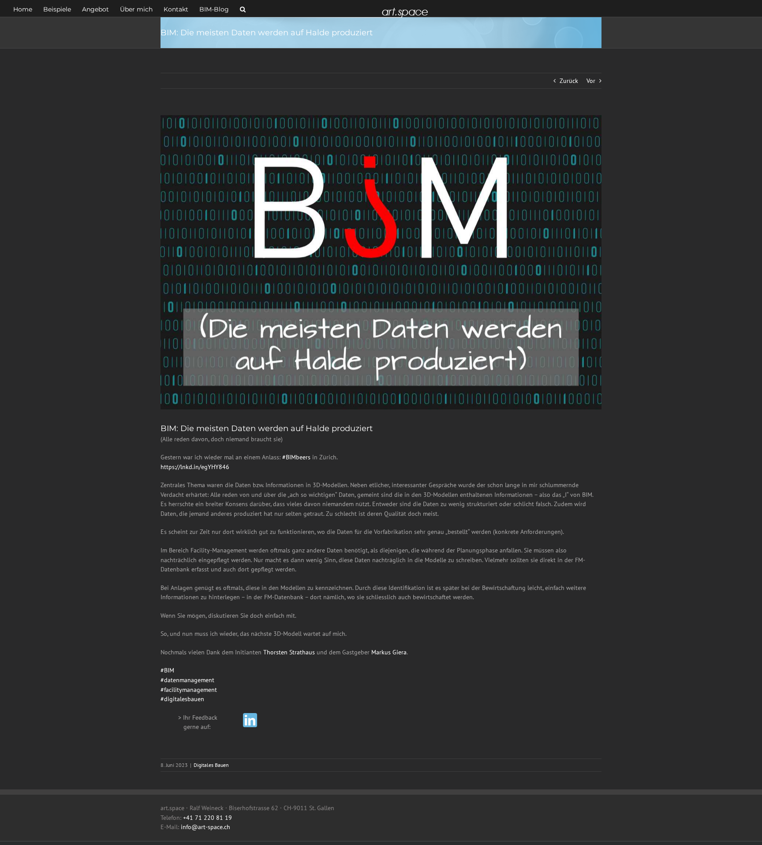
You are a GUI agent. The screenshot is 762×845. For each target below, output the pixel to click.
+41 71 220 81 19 (207, 818)
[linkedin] (250, 720)
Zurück (569, 81)
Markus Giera (389, 652)
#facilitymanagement (189, 690)
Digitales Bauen (211, 765)
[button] (243, 8)
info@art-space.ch (205, 827)
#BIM (167, 670)
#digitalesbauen (182, 699)
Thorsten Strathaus (289, 652)
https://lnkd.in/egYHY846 (195, 467)
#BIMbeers (296, 457)
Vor (590, 81)
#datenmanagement (187, 680)
